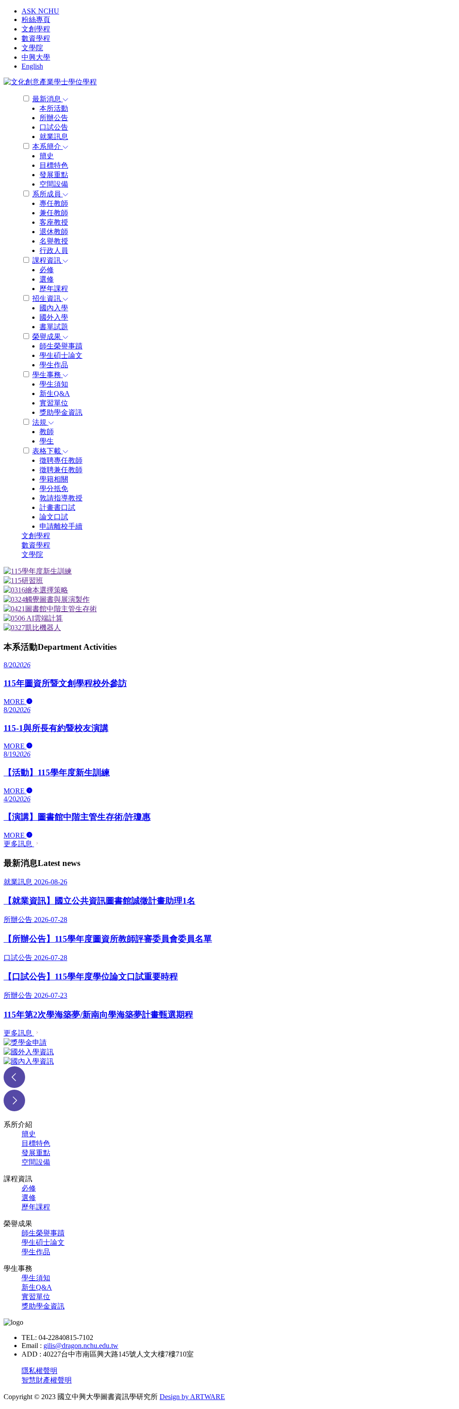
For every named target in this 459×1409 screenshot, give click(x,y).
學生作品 (53, 365)
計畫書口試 (57, 507)
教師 (46, 431)
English (32, 66)
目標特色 (53, 165)
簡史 (46, 156)
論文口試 (53, 517)
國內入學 (53, 308)
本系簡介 (47, 146)
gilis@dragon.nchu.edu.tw (80, 1345)
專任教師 (53, 203)
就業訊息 (53, 136)
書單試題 (53, 327)
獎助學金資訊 (60, 412)
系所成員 (47, 194)
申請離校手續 (60, 526)
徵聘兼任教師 (60, 470)
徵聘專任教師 (60, 460)
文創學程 (36, 29)
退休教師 (53, 231)
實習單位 (53, 403)
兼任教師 (53, 213)
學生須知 (53, 384)
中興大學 (36, 57)
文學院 (32, 48)
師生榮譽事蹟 (60, 346)
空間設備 (53, 184)
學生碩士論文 (60, 355)
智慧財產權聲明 (47, 1380)
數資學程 (36, 38)
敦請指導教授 (60, 498)
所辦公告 (53, 118)
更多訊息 (19, 844)
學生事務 (47, 374)
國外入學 (53, 317)
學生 (46, 441)
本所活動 (53, 108)
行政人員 (53, 250)
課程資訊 (47, 260)
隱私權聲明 (39, 1370)
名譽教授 (53, 241)
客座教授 (53, 222)
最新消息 (47, 99)
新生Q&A (54, 393)
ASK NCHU (40, 11)
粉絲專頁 (36, 19)
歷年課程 (53, 288)
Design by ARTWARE (192, 1396)
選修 (46, 279)
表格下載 (47, 451)
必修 (46, 270)
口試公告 (53, 127)
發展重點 (53, 174)
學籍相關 (53, 479)
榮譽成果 (47, 336)
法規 (40, 422)
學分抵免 (53, 488)
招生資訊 (47, 298)
